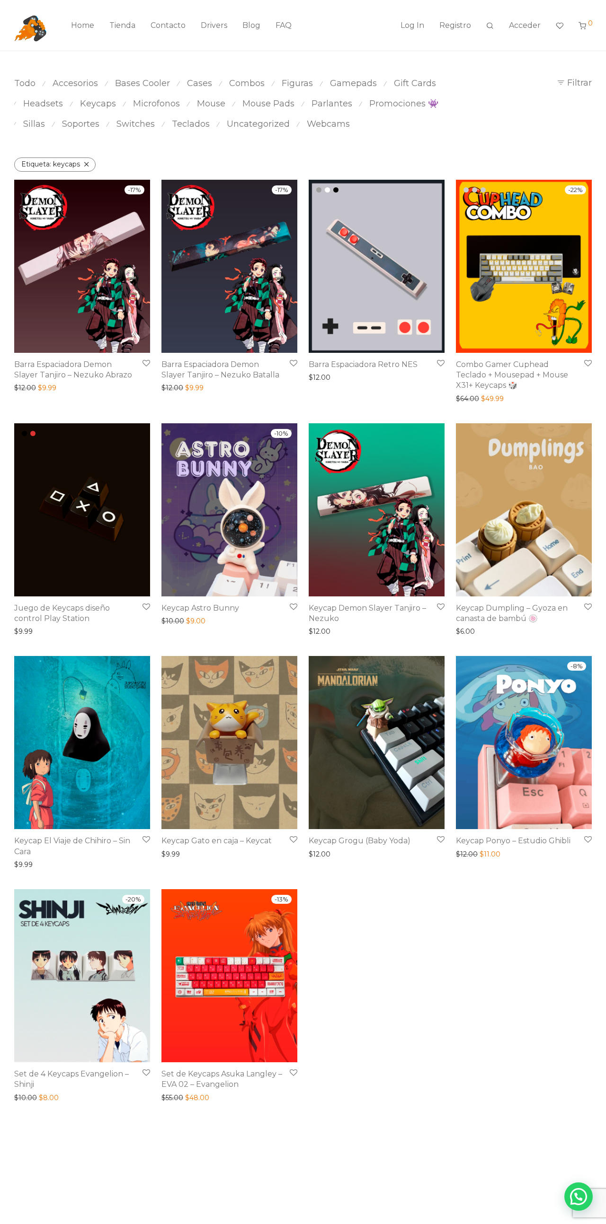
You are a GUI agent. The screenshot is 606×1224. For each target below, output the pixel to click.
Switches (135, 124)
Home (82, 25)
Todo (25, 83)
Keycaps (98, 103)
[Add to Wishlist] (146, 363)
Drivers (214, 25)
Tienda (122, 25)
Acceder (525, 25)
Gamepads (353, 83)
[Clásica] (318, 189)
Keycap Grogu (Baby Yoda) (359, 840)
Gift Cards (415, 83)
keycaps (50, 164)
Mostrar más (32, 388)
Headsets (43, 103)
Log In (412, 25)
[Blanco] (327, 189)
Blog (251, 25)
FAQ (284, 25)
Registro (455, 25)
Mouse (211, 103)
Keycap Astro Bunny (200, 607)
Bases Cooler (142, 83)
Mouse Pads (268, 103)
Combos (247, 83)
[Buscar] (490, 25)
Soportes (80, 124)
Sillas (34, 124)
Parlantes (332, 103)
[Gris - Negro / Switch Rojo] (474, 189)
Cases (199, 83)
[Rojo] (33, 433)
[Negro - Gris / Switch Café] (483, 189)
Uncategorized (258, 124)
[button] (578, 1196)
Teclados (191, 124)
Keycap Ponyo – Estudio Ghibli (513, 840)
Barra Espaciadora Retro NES (363, 364)
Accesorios (75, 83)
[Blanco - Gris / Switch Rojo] (466, 189)
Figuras (297, 83)
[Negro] (336, 189)
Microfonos (156, 103)
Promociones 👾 (403, 103)
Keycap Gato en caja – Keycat (216, 840)
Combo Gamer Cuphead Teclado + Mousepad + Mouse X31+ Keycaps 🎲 (512, 375)
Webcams (328, 124)
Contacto (168, 25)
